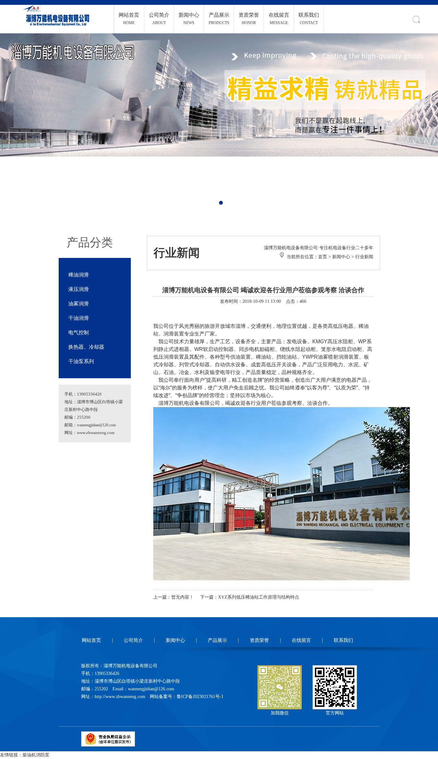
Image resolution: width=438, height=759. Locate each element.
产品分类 (90, 242)
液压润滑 (78, 289)
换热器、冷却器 (86, 347)
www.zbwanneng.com (95, 432)
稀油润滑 (78, 274)
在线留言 (301, 640)
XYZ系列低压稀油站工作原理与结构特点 (258, 597)
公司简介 (133, 640)
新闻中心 (341, 256)
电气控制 (78, 332)
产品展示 (217, 640)
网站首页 (91, 640)
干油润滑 (78, 318)
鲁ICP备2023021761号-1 (200, 696)
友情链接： (11, 755)
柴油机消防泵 (35, 755)
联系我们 (343, 640)
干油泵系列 (81, 361)
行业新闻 (364, 256)
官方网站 (335, 713)
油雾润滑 (78, 303)
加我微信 (280, 713)
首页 (322, 256)
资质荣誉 (259, 640)
